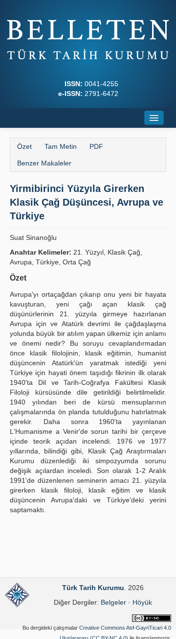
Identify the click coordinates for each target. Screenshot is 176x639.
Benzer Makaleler (44, 163)
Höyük (142, 602)
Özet (24, 146)
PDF (96, 146)
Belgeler (113, 602)
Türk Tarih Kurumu (93, 588)
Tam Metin (60, 146)
